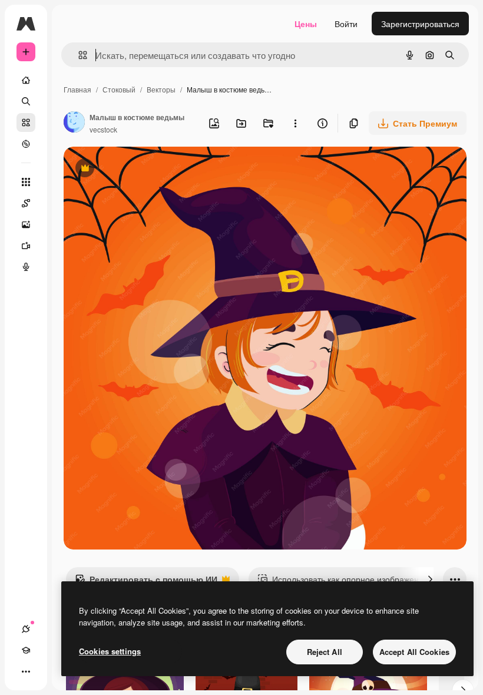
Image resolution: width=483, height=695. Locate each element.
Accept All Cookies (414, 651)
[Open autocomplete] (78, 55)
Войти (346, 23)
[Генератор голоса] (25, 266)
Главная (77, 89)
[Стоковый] (25, 122)
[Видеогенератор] (25, 245)
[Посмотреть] (25, 143)
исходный (143, 169)
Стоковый (118, 89)
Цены (306, 23)
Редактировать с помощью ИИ (146, 582)
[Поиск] (25, 101)
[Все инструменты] (25, 182)
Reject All (324, 651)
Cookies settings (110, 651)
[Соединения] (25, 629)
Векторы (161, 89)
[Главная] (25, 80)
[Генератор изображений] (25, 224)
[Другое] (25, 671)
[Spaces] (25, 203)
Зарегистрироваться (420, 23)
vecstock (103, 129)
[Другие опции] (295, 123)
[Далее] (430, 579)
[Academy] (25, 650)
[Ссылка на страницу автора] (74, 123)
